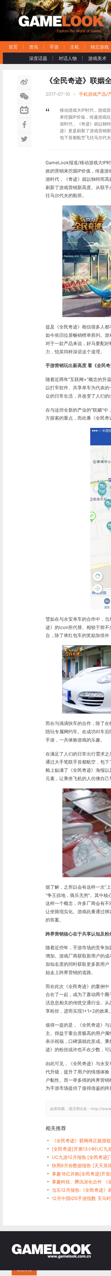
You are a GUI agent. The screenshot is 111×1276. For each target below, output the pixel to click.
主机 (74, 47)
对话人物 (68, 58)
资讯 (33, 47)
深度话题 (38, 58)
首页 (13, 47)
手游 (54, 47)
